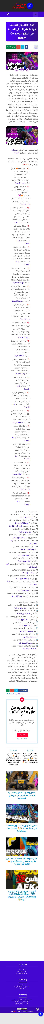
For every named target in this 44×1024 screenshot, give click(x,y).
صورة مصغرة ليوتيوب (20, 987)
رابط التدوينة (20, 183)
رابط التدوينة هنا (26, 517)
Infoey (14, 150)
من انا (20, 970)
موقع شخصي (20, 973)
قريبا (20, 988)
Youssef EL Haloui (28, 1011)
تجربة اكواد (20, 971)
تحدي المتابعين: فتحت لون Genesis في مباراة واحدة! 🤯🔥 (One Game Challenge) (22, 828)
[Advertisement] (22, 931)
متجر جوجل (20, 985)
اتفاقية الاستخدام (20, 1002)
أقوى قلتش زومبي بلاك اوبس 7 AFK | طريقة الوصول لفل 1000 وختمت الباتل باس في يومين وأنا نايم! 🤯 (22, 895)
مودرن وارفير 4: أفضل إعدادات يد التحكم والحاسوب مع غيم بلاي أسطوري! (21, 795)
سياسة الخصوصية (20, 1004)
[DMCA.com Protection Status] (22, 1009)
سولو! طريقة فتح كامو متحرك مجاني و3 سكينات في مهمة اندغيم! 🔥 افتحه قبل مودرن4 (21, 861)
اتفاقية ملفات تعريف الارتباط (20, 1000)
